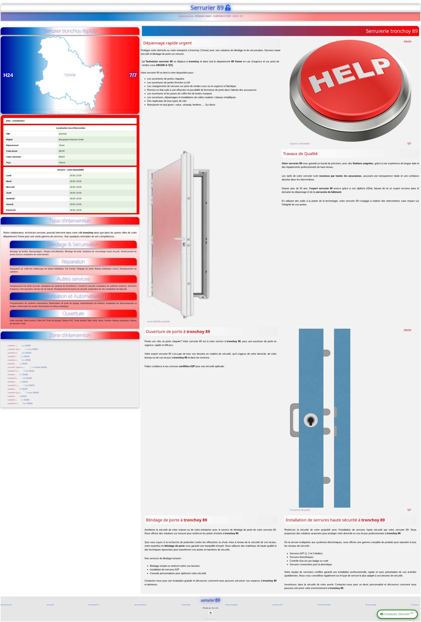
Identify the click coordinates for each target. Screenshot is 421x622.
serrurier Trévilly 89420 (17, 374)
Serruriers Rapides (370, 605)
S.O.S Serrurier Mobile (324, 605)
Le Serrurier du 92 (277, 605)
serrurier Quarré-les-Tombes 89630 (23, 392)
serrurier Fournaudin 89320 (19, 378)
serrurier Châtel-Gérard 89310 (20, 371)
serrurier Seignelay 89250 (19, 345)
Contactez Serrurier (398, 614)
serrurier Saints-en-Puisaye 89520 (22, 349)
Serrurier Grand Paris (140, 605)
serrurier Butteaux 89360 (18, 400)
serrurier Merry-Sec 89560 (19, 360)
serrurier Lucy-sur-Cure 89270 (20, 385)
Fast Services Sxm (93, 605)
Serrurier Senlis (186, 605)
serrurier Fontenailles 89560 (20, 403)
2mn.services (415, 605)
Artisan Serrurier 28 (6, 605)
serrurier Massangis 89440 (19, 353)
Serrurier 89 (50, 605)
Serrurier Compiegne (231, 605)
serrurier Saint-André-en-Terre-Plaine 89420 (27, 367)
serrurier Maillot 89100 (17, 389)
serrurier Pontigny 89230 (18, 356)
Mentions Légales (210, 619)
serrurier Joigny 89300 (17, 364)
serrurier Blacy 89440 (16, 396)
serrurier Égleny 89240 (17, 382)
